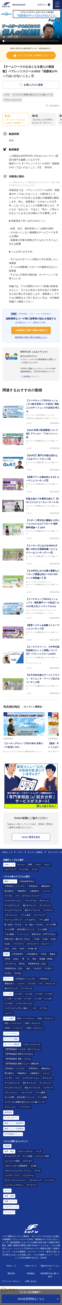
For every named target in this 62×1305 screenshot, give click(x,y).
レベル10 (8, 1003)
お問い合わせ (30, 1281)
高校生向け (46, 886)
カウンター (27, 1161)
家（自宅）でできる (13, 924)
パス (17, 896)
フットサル (24, 869)
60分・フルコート (45, 1018)
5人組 (6, 944)
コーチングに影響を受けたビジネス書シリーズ (33, 95)
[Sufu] (13, 4)
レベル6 (17, 998)
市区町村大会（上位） (37, 964)
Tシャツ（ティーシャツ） (15, 1180)
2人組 (36, 939)
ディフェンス (45, 905)
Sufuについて (31, 1266)
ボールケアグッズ (12, 1156)
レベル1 (18, 994)
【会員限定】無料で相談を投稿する (31, 330)
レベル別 (8, 994)
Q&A (6, 954)
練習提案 (8, 1112)
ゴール (37, 1171)
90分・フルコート (33, 1023)
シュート (46, 891)
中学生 (44, 954)
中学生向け (33, 886)
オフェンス (44, 900)
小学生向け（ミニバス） (14, 886)
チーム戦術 (42, 929)
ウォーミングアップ (13, 920)
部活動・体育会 (46, 959)
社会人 (16, 959)
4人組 (53, 939)
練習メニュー (10, 881)
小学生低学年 (17, 954)
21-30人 (7, 973)
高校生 (52, 954)
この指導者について (29, 376)
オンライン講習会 (35, 852)
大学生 (7, 959)
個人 (29, 968)
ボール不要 (51, 924)
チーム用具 (27, 1156)
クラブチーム (10, 964)
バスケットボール (24, 1151)
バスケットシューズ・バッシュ (17, 1171)
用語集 (7, 1146)
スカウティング (11, 1207)
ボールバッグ (35, 1180)
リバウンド (48, 910)
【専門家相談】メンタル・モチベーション (22, 1049)
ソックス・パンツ (12, 1175)
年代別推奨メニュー (13, 1134)
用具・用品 (9, 1151)
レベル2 (28, 994)
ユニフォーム (28, 1175)
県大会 (22, 964)
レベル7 (27, 998)
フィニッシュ (23, 934)
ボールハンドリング (30, 896)
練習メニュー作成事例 (14, 1129)
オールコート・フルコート (38, 944)
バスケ (7, 95)
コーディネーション (13, 900)
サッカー (21, 864)
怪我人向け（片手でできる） (44, 934)
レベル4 (48, 994)
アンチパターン (11, 1118)
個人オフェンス (29, 905)
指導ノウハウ (10, 1201)
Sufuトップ (7, 852)
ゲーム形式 (26, 915)
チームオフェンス (12, 905)
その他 (33, 1166)
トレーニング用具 (12, 1161)
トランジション (11, 915)
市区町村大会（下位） (14, 968)
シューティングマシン (14, 1185)
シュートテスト (11, 1033)
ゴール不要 (9, 929)
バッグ (38, 1151)
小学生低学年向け (26, 881)
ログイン (42, 4)
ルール (7, 1190)
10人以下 (38, 968)
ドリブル (8, 896)
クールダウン (30, 920)
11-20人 (48, 968)
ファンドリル (30, 900)
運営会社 (11, 1273)
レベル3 (38, 994)
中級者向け (22, 891)
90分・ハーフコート (13, 1023)
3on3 (22, 949)
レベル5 (7, 998)
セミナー (8, 979)
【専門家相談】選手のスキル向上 (18, 1054)
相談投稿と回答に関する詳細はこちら (31, 337)
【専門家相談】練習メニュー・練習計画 (21, 1064)
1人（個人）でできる (34, 924)
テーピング (31, 1185)
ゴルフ (47, 864)
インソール (49, 1180)
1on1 (6, 949)
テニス (35, 869)
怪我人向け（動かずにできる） (17, 939)
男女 (34, 959)
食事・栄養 (9, 1196)
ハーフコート (18, 944)
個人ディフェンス (32, 910)
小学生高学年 (32, 954)
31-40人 (18, 973)
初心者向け (9, 891)
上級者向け (34, 891)
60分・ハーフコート (26, 1018)
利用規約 (30, 1273)
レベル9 (48, 998)
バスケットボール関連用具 (15, 1166)
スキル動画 (9, 934)
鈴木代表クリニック (25, 929)
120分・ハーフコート (13, 1028)
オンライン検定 (11, 1039)
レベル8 (37, 998)
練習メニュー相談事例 (14, 1123)
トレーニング (10, 869)
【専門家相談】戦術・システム (17, 1059)
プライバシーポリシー (11, 1281)
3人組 (44, 939)
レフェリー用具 (42, 1156)
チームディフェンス (13, 910)
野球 (30, 864)
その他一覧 (32, 949)
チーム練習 (44, 920)
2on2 (14, 949)
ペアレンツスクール (12, 100)
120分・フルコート (34, 1028)
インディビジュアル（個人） (16, 1008)
